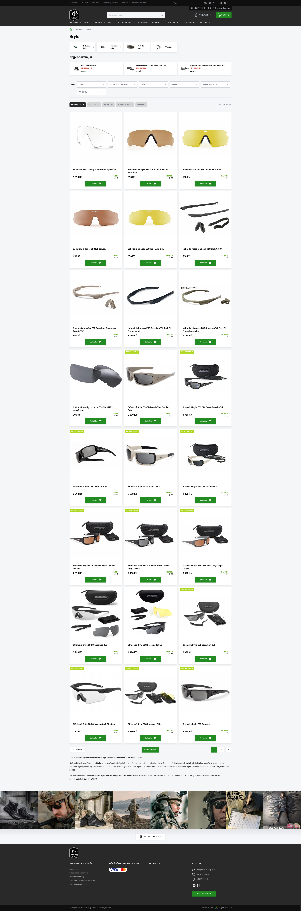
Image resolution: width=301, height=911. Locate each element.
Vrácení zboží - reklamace (90, 3)
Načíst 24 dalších (150, 750)
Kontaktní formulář (204, 894)
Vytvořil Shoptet (207, 908)
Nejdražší (108, 105)
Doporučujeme (77, 105)
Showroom (73, 3)
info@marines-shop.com (206, 870)
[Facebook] (194, 885)
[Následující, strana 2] (221, 750)
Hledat (161, 15)
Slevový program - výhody (78, 884)
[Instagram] (198, 885)
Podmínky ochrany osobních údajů (133, 3)
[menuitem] (75, 22)
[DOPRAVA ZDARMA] (150, 377)
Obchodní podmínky (110, 3)
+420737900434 (203, 874)
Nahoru (79, 750)
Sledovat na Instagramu (152, 836)
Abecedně (141, 105)
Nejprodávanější (125, 105)
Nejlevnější (94, 105)
